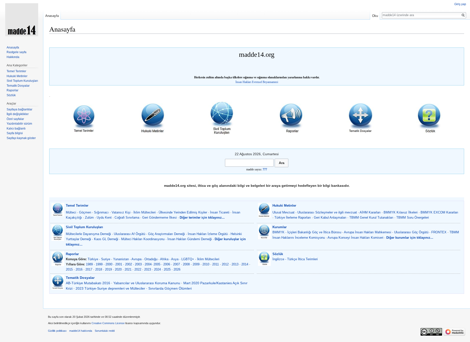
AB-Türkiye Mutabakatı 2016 (88, 283)
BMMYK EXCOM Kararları (439, 212)
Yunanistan (121, 259)
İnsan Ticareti (219, 212)
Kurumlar (279, 227)
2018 (98, 269)
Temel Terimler (77, 205)
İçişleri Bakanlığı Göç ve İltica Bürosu (314, 232)
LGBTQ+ (187, 259)
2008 (186, 264)
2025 (167, 269)
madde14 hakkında (80, 330)
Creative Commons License (108, 323)
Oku (375, 16)
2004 (148, 264)
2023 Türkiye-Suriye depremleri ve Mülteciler (110, 288)
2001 (118, 264)
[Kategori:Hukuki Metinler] (153, 118)
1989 (89, 264)
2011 (215, 264)
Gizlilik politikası (57, 330)
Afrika (164, 259)
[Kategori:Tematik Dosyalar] (360, 118)
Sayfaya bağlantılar (19, 109)
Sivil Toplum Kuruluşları (84, 227)
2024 (157, 269)
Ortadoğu (150, 259)
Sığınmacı (101, 212)
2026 (177, 269)
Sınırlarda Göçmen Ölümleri (170, 288)
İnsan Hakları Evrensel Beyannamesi (256, 82)
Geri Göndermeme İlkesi (159, 217)
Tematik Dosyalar (80, 278)
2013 (235, 264)
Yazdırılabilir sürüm (19, 123)
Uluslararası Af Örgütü (129, 234)
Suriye (105, 259)
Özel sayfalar (15, 119)
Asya (174, 259)
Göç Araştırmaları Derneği (166, 234)
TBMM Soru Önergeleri (412, 217)
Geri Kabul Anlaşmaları (330, 217)
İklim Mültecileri (144, 212)
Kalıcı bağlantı (16, 128)
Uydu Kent (104, 217)
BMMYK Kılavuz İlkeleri (401, 212)
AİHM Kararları (370, 212)
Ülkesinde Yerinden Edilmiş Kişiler (183, 212)
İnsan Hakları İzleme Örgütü (208, 234)
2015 (69, 269)
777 (265, 169)
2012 (225, 264)
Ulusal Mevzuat (283, 212)
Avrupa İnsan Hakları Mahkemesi (367, 232)
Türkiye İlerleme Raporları (292, 217)
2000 (109, 264)
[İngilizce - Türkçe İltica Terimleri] (429, 118)
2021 (128, 269)
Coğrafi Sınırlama (127, 217)
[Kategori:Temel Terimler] (83, 118)
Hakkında (13, 57)
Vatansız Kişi (121, 212)
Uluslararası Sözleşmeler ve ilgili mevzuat (327, 212)
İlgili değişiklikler (18, 114)
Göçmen (85, 212)
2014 (244, 264)
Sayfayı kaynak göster (21, 138)
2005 (156, 264)
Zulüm (89, 217)
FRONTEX (438, 232)
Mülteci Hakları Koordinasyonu (142, 239)
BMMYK (278, 232)
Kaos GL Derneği (106, 239)
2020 (118, 269)
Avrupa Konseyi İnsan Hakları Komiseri (355, 237)
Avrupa (136, 259)
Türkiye (93, 259)
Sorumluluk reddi (105, 330)
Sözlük (277, 254)
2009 (196, 264)
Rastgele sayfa (16, 52)
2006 (166, 264)
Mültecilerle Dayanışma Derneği (88, 234)
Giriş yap (460, 4)
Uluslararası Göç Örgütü (411, 232)
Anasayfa (52, 16)
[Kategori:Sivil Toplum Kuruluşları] (222, 118)
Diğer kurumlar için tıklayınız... (409, 237)
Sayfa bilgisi (15, 133)
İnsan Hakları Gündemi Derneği (189, 239)
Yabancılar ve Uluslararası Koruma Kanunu (146, 283)
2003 (138, 264)
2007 (176, 264)
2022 (137, 269)
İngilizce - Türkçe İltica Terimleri (295, 259)
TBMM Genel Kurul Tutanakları (371, 217)
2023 (147, 269)
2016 (79, 269)
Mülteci (71, 212)
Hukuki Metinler (284, 205)
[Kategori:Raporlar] (291, 118)
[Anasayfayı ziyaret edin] (21, 19)
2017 (88, 269)
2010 (205, 264)
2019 (108, 269)
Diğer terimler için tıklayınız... (202, 217)
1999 (99, 264)
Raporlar (72, 254)
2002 (128, 264)
